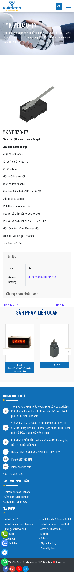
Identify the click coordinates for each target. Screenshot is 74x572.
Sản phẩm (21, 32)
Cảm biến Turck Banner (16, 497)
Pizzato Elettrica (54, 32)
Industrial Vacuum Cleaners (18, 524)
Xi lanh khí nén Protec (15, 501)
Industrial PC (11, 519)
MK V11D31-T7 (63, 304)
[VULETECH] (4, 543)
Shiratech (9, 533)
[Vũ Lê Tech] (12, 6)
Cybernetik (9, 538)
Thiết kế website (45, 562)
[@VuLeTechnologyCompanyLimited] (4, 553)
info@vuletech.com (21, 467)
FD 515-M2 (54, 365)
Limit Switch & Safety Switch (55, 519)
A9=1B (20, 365)
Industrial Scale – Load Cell (54, 524)
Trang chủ (8, 32)
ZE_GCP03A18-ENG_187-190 (42, 277)
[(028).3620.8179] (4, 534)
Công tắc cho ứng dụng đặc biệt (30, 37)
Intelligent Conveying (15, 529)
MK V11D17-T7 (11, 304)
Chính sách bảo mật (13, 474)
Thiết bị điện (35, 32)
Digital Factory (48, 543)
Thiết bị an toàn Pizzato (17, 492)
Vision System (47, 548)
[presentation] (6, 351)
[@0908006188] (4, 562)
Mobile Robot (11, 543)
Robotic (44, 538)
